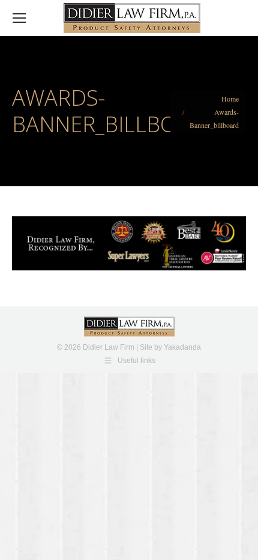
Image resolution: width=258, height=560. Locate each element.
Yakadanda (182, 347)
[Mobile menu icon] (19, 18)
